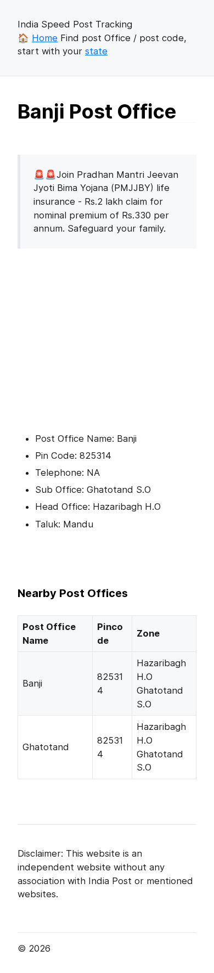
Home (45, 37)
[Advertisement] (110, 334)
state (96, 51)
